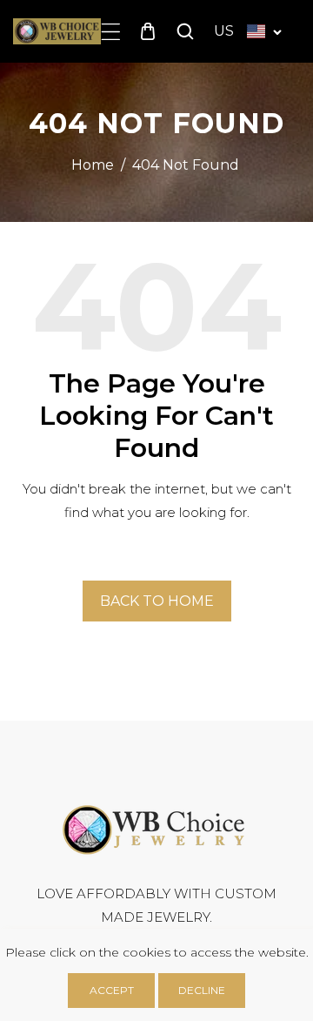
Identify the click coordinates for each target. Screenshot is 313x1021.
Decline (201, 990)
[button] (111, 32)
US (224, 31)
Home (92, 165)
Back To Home (157, 601)
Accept (112, 990)
